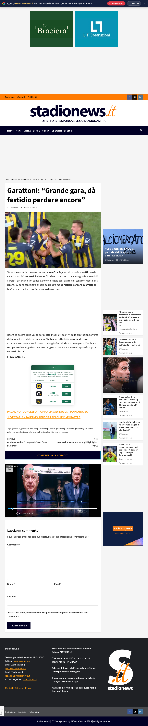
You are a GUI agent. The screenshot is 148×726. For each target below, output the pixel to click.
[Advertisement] (74, 72)
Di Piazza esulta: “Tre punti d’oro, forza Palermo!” (27, 442)
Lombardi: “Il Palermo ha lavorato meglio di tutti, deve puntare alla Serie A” (129, 426)
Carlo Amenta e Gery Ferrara (129, 329)
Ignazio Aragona (21, 661)
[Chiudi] (144, 3)
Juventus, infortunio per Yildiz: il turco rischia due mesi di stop (122, 381)
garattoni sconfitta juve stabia (29, 432)
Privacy (29, 688)
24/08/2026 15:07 (124, 388)
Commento (13, 544)
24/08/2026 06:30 (126, 333)
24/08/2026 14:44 (126, 416)
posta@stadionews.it (15, 668)
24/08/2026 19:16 (124, 260)
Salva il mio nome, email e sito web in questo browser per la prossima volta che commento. (48, 614)
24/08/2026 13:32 (126, 353)
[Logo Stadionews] (120, 670)
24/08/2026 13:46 (126, 463)
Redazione (9, 97)
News (19, 130)
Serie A (27, 130)
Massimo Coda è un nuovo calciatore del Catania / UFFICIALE (71, 650)
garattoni (16, 428)
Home (10, 130)
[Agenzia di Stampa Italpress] (123, 528)
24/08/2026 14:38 (126, 438)
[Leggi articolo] (110, 322)
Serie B (36, 130)
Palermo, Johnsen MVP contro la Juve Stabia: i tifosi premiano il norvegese (74, 670)
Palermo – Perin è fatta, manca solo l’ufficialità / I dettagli (129, 342)
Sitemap (19, 688)
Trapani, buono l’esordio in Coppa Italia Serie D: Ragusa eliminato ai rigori (73, 680)
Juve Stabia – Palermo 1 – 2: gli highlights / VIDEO (77, 442)
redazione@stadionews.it (17, 675)
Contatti (21, 97)
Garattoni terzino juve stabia (55, 432)
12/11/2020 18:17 (30, 207)
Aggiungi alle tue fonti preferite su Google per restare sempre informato (49, 3)
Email (57, 584)
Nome (11, 584)
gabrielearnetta (126, 459)
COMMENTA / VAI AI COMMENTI (52, 455)
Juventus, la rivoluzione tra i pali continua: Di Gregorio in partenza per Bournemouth (129, 449)
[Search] (141, 130)
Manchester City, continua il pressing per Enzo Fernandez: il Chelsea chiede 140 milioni (129, 402)
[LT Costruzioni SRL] (96, 29)
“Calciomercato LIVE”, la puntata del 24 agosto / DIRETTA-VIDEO (119, 252)
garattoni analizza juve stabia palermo (38, 428)
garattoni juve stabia (65, 428)
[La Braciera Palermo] (51, 29)
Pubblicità (32, 97)
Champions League (62, 130)
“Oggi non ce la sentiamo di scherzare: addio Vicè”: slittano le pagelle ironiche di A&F (130, 317)
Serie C (46, 130)
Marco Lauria (30, 679)
